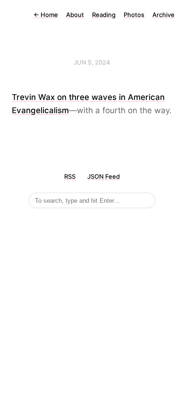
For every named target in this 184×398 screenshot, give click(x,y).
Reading (104, 14)
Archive (163, 14)
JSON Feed (103, 176)
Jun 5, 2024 (92, 62)
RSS (69, 176)
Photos (134, 14)
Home (45, 14)
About (75, 14)
